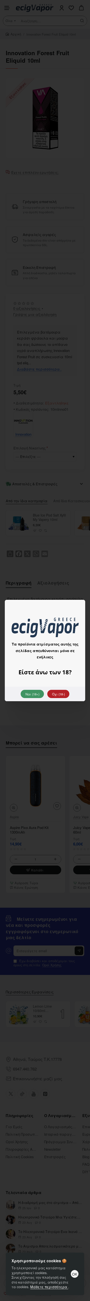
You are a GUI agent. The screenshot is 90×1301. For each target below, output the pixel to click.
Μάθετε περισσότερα (49, 1286)
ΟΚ (74, 1274)
